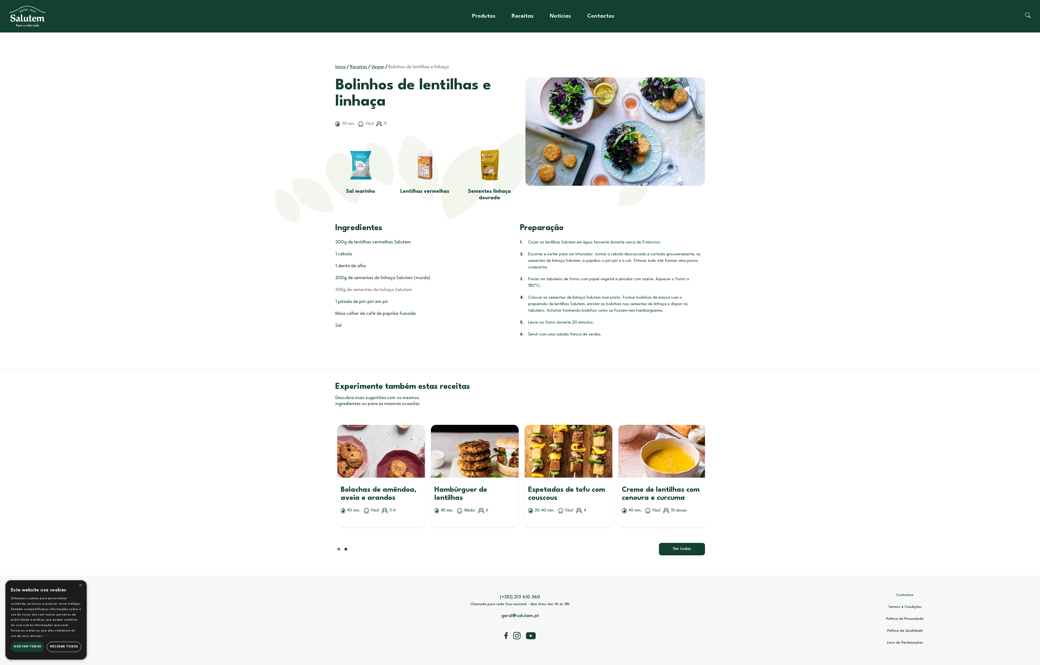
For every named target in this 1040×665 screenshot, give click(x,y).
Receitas (523, 16)
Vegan (377, 67)
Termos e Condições (905, 607)
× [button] (80, 586)
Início (340, 67)
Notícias (560, 16)
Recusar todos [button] (64, 646)
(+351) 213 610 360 (520, 597)
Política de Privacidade (905, 619)
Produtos (483, 16)
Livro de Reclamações (905, 642)
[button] (717, 470)
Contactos (600, 16)
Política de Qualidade (905, 631)
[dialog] (46, 620)
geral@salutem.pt (520, 616)
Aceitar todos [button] (27, 646)
